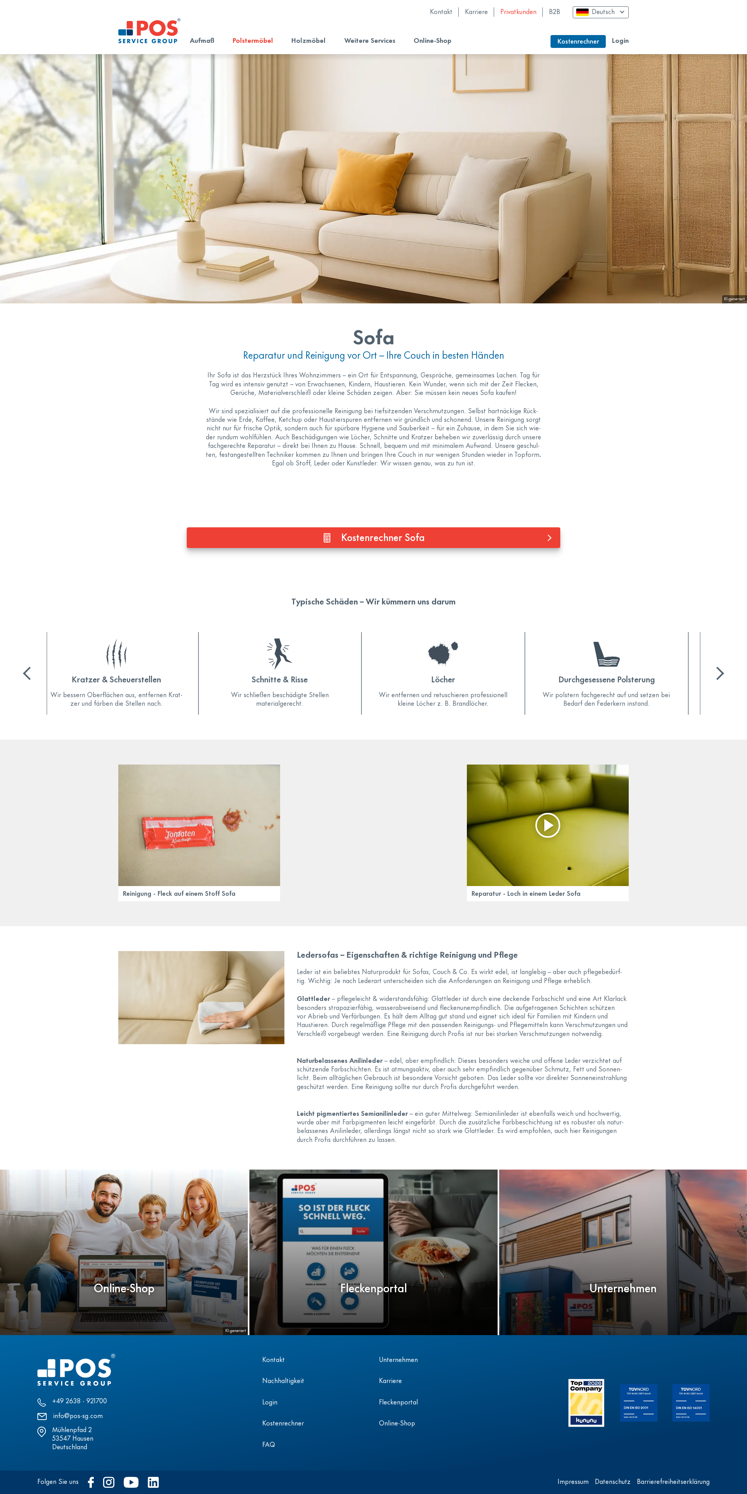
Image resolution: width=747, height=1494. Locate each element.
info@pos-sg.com (78, 1416)
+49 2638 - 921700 (79, 1402)
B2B (554, 12)
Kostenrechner (283, 1424)
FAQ (268, 1445)
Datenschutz (613, 1482)
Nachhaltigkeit (283, 1381)
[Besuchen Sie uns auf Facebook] (91, 1482)
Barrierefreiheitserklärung (673, 1482)
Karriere (476, 12)
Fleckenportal (398, 1403)
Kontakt (441, 12)
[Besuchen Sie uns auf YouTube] (131, 1482)
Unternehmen (398, 1360)
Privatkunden (518, 12)
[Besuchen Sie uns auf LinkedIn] (153, 1482)
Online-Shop (397, 1424)
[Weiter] (717, 673)
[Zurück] (29, 673)
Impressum (573, 1482)
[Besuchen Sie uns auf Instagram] (108, 1482)
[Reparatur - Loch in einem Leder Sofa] (548, 825)
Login (620, 41)
